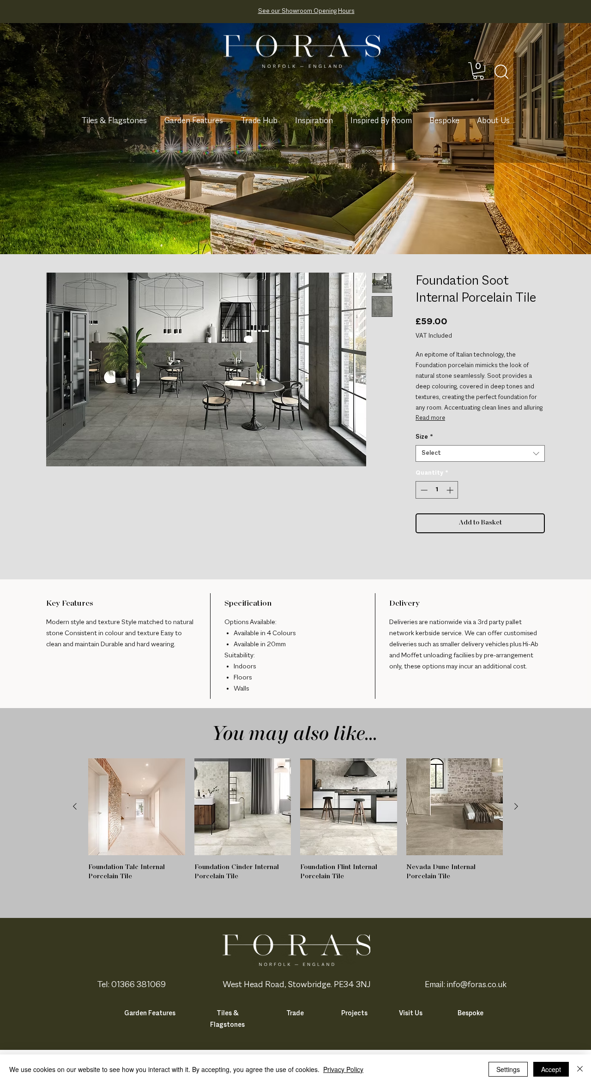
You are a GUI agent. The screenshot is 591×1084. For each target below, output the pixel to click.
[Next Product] (516, 806)
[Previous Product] (74, 806)
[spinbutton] (437, 490)
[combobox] (480, 453)
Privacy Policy (343, 1069)
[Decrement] (423, 490)
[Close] (579, 1069)
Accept (551, 1069)
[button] (478, 70)
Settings (508, 1069)
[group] (295, 824)
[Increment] (451, 490)
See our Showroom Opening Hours (306, 11)
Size (424, 437)
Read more (430, 418)
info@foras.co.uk (477, 984)
